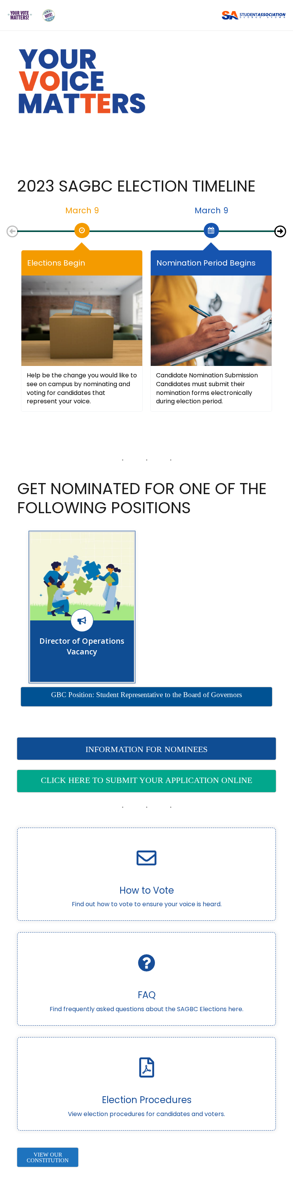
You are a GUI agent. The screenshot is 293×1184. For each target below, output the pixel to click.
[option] (81, 227)
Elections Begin (56, 263)
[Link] (19, 15)
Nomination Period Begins (206, 263)
